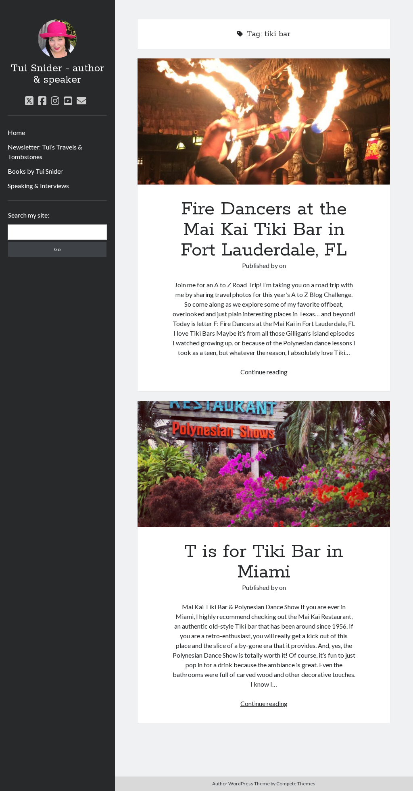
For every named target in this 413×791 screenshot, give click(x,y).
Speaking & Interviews (38, 185)
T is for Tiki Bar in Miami (264, 464)
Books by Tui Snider (35, 171)
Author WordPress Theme (241, 784)
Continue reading (264, 372)
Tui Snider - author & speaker (57, 74)
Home (16, 132)
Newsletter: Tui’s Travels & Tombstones (45, 151)
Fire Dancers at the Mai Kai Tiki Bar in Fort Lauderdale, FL (264, 121)
